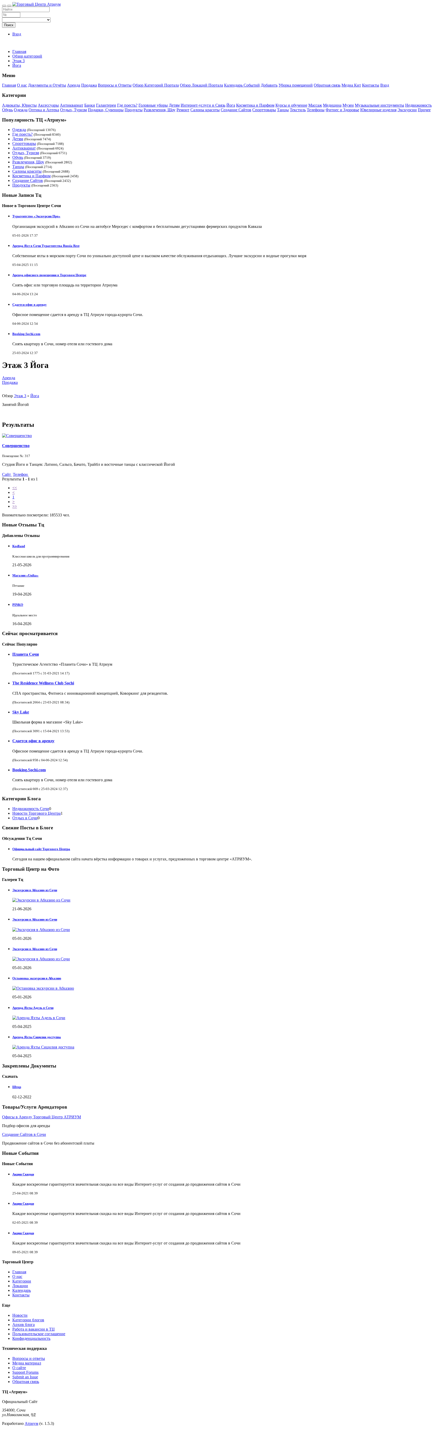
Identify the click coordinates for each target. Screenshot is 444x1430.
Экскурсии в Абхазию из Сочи (34, 890)
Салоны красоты (205, 110)
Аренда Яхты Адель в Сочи (32, 1008)
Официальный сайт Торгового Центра (41, 849)
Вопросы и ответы (28, 1358)
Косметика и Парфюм (255, 105)
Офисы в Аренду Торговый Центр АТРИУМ (41, 1117)
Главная (19, 51)
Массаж (315, 105)
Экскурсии (407, 110)
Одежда (20, 110)
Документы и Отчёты (47, 85)
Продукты (134, 110)
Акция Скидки (23, 1174)
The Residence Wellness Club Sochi (43, 683)
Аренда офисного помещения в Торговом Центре (49, 275)
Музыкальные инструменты (379, 105)
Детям (174, 105)
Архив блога (23, 1324)
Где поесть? (127, 105)
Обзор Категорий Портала (156, 85)
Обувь (7, 110)
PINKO (17, 605)
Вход (16, 34)
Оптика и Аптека (44, 110)
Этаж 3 (20, 396)
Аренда (73, 85)
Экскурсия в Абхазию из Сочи (34, 919)
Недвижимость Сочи (30, 808)
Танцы (283, 110)
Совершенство (16, 445)
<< (14, 488)
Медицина (332, 105)
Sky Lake (20, 712)
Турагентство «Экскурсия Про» (36, 216)
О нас (22, 85)
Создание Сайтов (236, 110)
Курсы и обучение (291, 105)
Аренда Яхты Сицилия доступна (36, 1037)
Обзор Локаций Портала (201, 85)
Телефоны (316, 110)
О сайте (19, 1368)
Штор (16, 1087)
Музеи (348, 105)
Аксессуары (48, 105)
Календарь (21, 1290)
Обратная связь (327, 85)
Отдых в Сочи (25, 818)
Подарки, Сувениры (106, 110)
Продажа (89, 85)
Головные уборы (153, 105)
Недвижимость (418, 105)
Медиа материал (26, 1363)
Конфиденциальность (31, 1338)
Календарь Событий (242, 85)
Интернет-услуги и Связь (203, 105)
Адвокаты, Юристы (19, 105)
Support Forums (25, 1372)
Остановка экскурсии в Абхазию (36, 978)
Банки (89, 105)
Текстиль (298, 110)
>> (14, 506)
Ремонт (183, 110)
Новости (19, 1315)
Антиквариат (71, 105)
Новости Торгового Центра (36, 813)
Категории (21, 1281)
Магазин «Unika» (25, 575)
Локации (20, 1286)
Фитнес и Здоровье (342, 110)
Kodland (18, 546)
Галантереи (106, 105)
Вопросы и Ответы (115, 85)
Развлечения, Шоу (159, 110)
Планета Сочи (25, 654)
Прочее (424, 110)
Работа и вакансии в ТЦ (33, 1329)
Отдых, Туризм (73, 110)
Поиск (8, 25)
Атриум (31, 1423)
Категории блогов (28, 1320)
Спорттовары (264, 110)
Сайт (7, 474)
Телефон (21, 474)
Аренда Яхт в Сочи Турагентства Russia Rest (45, 246)
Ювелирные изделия (378, 110)
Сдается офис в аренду (29, 305)
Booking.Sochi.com (26, 334)
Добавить (269, 85)
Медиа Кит (351, 85)
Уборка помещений (296, 85)
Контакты (370, 85)
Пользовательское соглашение (38, 1334)
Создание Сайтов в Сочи (24, 1134)
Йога (230, 105)
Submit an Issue (25, 1377)
